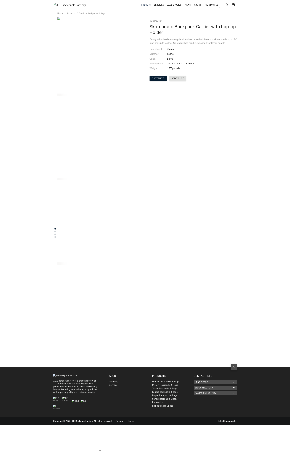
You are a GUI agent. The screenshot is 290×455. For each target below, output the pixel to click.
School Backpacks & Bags (164, 399)
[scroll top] (234, 367)
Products (71, 13)
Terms (131, 421)
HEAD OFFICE (201, 382)
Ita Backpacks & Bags (162, 406)
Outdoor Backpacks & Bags (92, 13)
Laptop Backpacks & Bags (165, 392)
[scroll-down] (100, 451)
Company (114, 381)
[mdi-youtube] (211, 421)
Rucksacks (157, 402)
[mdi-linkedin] (198, 421)
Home (60, 13)
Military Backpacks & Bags (165, 385)
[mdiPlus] (261, 11)
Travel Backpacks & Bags (164, 388)
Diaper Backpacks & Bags (164, 395)
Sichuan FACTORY (204, 388)
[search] (227, 5)
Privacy (119, 421)
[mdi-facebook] (204, 421)
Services (113, 385)
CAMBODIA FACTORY (205, 393)
